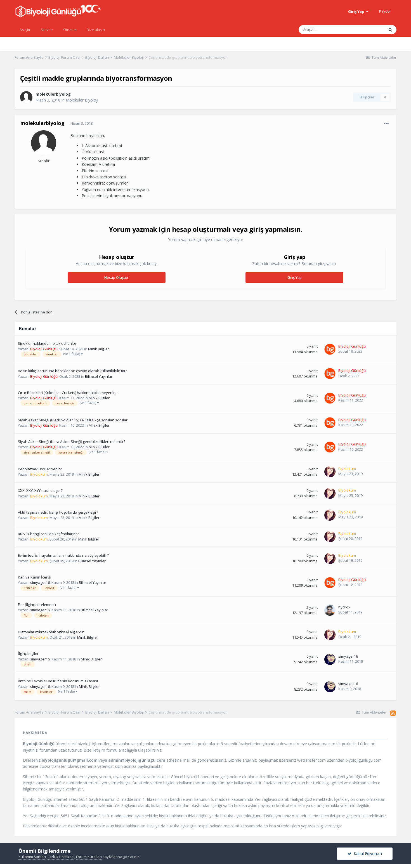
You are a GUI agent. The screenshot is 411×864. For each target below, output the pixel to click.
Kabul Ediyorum (366, 853)
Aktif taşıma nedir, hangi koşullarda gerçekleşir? (58, 512)
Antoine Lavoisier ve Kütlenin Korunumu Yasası (58, 680)
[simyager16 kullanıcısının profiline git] (330, 659)
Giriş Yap (357, 11)
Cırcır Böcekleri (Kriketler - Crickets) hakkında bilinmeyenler (67, 392)
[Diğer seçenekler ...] (386, 123)
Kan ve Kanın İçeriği (34, 577)
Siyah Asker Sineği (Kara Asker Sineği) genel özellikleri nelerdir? (71, 441)
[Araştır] (390, 29)
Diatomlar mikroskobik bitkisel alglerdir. (51, 631)
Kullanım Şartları (32, 856)
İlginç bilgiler (28, 653)
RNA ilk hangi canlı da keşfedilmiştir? (48, 533)
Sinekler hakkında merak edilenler (47, 343)
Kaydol (385, 11)
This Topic (368, 29)
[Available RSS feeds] (392, 713)
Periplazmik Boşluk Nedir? (40, 468)
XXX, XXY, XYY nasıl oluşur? (40, 490)
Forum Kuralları (89, 856)
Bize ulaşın (96, 29)
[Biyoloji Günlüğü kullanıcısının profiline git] (330, 349)
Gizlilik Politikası (61, 856)
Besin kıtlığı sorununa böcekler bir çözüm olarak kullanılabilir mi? (72, 370)
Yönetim (70, 29)
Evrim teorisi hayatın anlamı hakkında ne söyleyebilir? (63, 555)
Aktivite (47, 29)
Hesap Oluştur (116, 277)
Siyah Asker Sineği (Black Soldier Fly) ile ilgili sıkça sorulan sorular (72, 419)
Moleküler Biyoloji (82, 100)
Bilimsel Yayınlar (98, 376)
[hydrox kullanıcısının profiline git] (330, 610)
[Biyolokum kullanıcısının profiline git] (330, 471)
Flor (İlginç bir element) (37, 604)
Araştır (25, 29)
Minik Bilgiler (98, 348)
